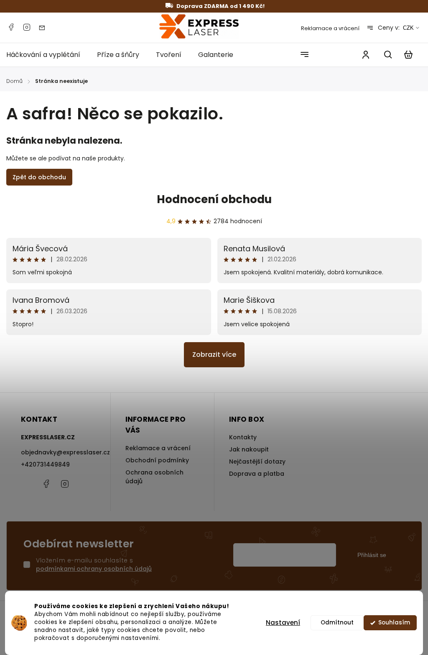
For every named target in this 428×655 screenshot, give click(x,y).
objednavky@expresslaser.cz (58, 452)
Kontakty (243, 437)
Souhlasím (394, 623)
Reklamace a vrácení (330, 28)
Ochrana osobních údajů (154, 476)
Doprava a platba (256, 473)
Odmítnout (337, 623)
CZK (408, 28)
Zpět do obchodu (39, 177)
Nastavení (283, 622)
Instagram (26, 27)
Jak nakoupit (249, 449)
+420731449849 (45, 464)
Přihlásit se (371, 555)
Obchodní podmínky (157, 460)
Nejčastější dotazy (257, 461)
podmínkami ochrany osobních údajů (94, 569)
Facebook (10, 27)
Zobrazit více (214, 354)
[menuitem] (47, 54)
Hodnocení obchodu (214, 199)
